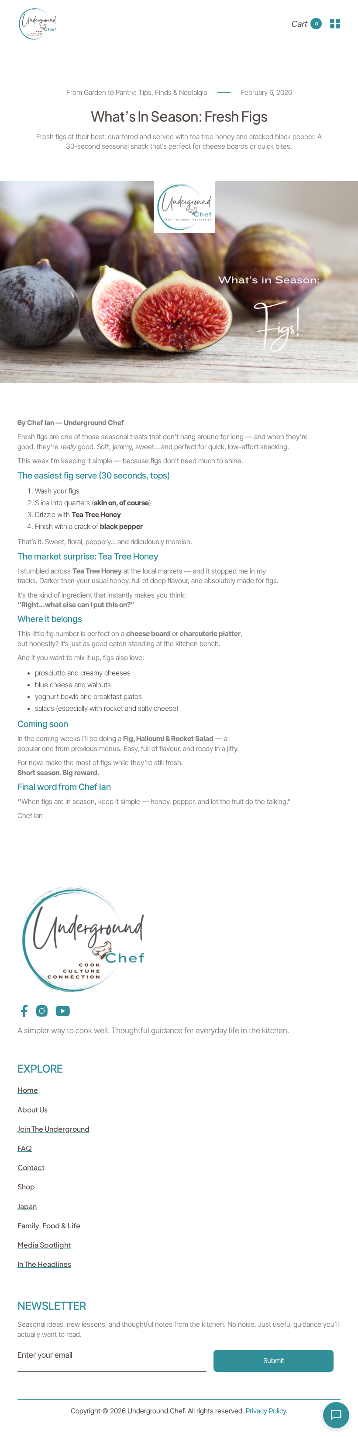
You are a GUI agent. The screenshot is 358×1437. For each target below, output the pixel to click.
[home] (37, 23)
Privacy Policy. (267, 1410)
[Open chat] (336, 1415)
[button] (306, 23)
